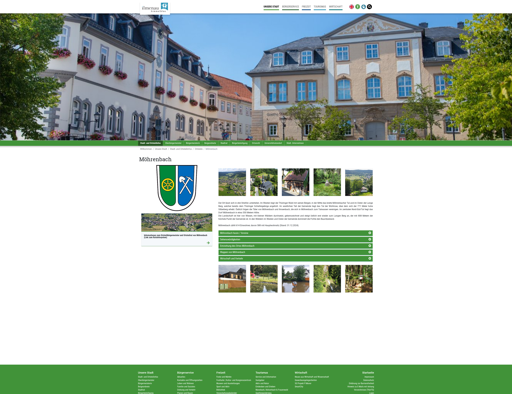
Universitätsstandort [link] (273, 143)
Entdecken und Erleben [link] (265, 386)
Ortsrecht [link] (256, 143)
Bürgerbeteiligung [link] (239, 143)
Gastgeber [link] (260, 380)
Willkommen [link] (146, 149)
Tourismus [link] (320, 6)
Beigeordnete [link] (210, 143)
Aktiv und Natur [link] (262, 383)
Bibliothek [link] (220, 390)
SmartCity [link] (299, 386)
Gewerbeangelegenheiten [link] (306, 380)
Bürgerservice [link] (290, 6)
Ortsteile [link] (199, 149)
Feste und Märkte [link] (223, 377)
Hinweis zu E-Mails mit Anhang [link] (360, 386)
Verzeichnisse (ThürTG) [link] (364, 390)
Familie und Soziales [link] (186, 386)
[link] (351, 6)
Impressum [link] (369, 377)
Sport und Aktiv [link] (222, 386)
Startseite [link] (368, 372)
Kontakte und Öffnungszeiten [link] (189, 380)
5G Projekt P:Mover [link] (303, 383)
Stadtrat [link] (224, 143)
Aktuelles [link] (181, 377)
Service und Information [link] (266, 377)
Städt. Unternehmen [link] (295, 143)
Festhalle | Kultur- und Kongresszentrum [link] (233, 380)
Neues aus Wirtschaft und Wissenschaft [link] (312, 377)
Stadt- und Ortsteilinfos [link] (150, 143)
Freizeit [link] (306, 6)
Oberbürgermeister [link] (173, 143)
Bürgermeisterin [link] (193, 143)
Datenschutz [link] (368, 380)
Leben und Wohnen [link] (185, 383)
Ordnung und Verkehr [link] (186, 390)
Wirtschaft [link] (336, 6)
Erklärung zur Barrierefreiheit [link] (361, 383)
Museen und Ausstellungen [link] (228, 383)
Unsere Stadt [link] (271, 6)
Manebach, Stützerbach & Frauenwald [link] (272, 390)
